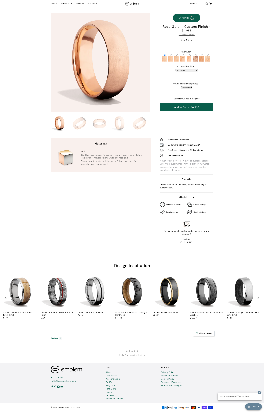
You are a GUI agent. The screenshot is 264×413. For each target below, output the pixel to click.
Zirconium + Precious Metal (165, 312)
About (109, 372)
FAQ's (109, 382)
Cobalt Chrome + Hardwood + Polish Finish (17, 313)
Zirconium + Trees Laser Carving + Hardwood (131, 313)
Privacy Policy (167, 372)
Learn (109, 392)
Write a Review (205, 333)
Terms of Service (114, 398)
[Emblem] (132, 3)
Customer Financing (171, 382)
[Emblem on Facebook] (52, 387)
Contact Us (111, 375)
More (192, 3)
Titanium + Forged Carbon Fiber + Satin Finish (243, 313)
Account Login (113, 378)
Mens (54, 3)
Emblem (60, 407)
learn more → (102, 164)
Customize (92, 3)
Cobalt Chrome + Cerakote (90, 312)
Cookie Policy (167, 378)
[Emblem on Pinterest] (55, 387)
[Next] (258, 298)
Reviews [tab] (54, 338)
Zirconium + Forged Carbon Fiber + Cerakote (206, 313)
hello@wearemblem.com (63, 380)
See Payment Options (187, 35)
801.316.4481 (58, 377)
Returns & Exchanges (171, 385)
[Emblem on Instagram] (58, 387)
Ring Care (111, 385)
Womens (64, 3)
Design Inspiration (132, 265)
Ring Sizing (111, 388)
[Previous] (6, 298)
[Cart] (210, 3)
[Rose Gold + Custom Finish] (100, 62)
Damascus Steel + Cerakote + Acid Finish (57, 313)
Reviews (80, 3)
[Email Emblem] (61, 387)
